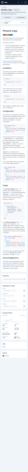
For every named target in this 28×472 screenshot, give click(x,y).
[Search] (22, 2)
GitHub (4, 346)
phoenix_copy (6, 10)
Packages (4, 7)
